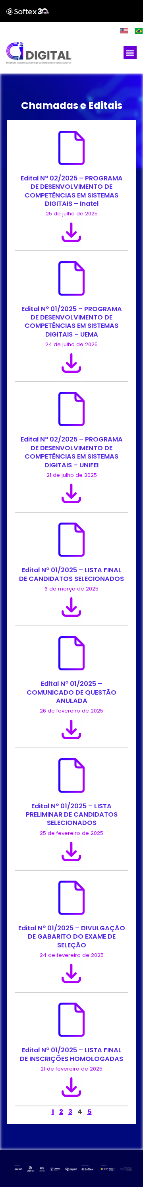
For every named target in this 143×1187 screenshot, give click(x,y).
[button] (130, 52)
